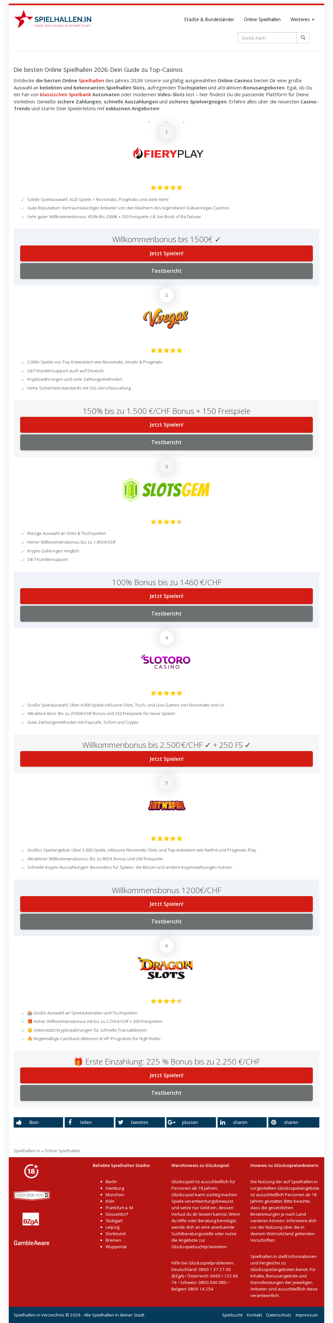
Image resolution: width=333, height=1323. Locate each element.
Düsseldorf (117, 1214)
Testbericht (166, 270)
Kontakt (254, 1315)
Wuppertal (116, 1247)
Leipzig (112, 1227)
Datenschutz (278, 1315)
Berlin (111, 1181)
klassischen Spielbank (65, 94)
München (115, 1194)
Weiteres (300, 20)
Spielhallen (91, 80)
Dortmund (116, 1234)
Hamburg (115, 1188)
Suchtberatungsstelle (193, 1234)
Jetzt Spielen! (166, 253)
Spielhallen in (27, 1151)
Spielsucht (232, 1315)
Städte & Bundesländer (209, 20)
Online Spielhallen (262, 20)
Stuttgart (114, 1221)
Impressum (307, 1315)
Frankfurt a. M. (120, 1208)
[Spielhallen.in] (55, 20)
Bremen (113, 1240)
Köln (110, 1201)
